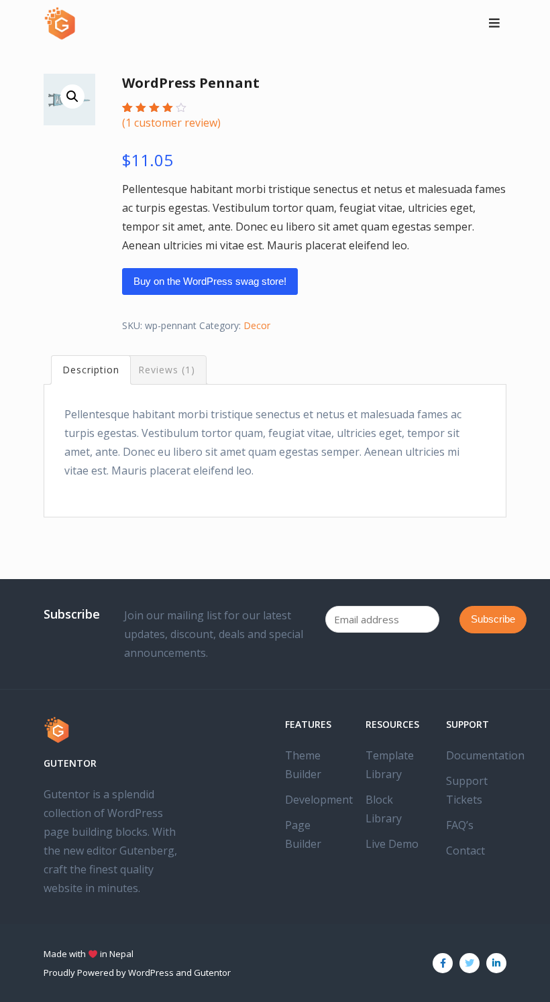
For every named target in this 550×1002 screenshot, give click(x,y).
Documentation (485, 755)
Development (319, 799)
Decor (256, 325)
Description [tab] (90, 369)
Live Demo (392, 843)
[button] (72, 96)
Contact (465, 850)
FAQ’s (460, 825)
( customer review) (171, 122)
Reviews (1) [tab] (166, 369)
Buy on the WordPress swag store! (209, 281)
